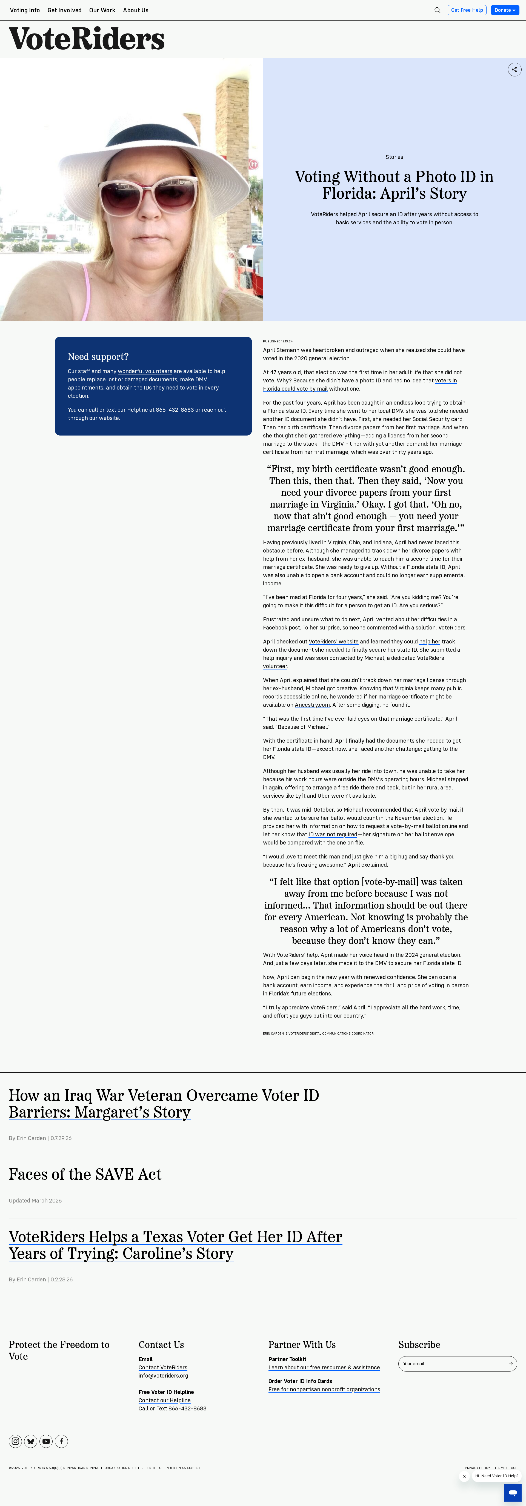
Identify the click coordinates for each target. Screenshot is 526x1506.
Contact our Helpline (165, 1400)
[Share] (515, 69)
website (109, 418)
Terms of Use (505, 1468)
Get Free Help (467, 10)
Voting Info (25, 10)
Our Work (102, 10)
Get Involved (65, 10)
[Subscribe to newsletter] (511, 1364)
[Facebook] (61, 1441)
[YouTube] (46, 1441)
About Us (135, 10)
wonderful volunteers (145, 371)
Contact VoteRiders (163, 1367)
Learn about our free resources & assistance (324, 1367)
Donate (502, 10)
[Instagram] (15, 1441)
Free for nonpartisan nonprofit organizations (324, 1389)
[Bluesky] (30, 1441)
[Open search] (437, 10)
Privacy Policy (477, 1468)
